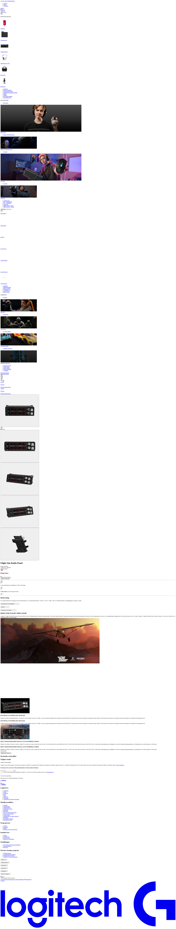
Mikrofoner (5, 811)
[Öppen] (3, 380)
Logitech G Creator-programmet (10, 857)
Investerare (5, 793)
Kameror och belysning (8, 813)
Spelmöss (5, 805)
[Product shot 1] (20, 410)
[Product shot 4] (20, 511)
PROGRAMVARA (5, 373)
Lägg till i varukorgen (5, 578)
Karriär (4, 792)
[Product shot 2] (20, 446)
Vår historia (5, 790)
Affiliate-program (7, 853)
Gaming (2, 382)
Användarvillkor (4, 879)
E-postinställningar (7, 846)
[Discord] (5, 780)
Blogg (4, 794)
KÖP (2, 12)
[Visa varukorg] (1, 380)
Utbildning (5, 6)
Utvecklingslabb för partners (9, 854)
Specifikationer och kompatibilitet (7, 603)
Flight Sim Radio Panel (6, 387)
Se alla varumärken (120, 765)
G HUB (5, 825)
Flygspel (2, 384)
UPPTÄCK (3, 209)
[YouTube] (4, 780)
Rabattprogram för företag (9, 855)
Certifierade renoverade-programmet (11, 799)
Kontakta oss (6, 836)
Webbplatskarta (27, 879)
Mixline (5, 828)
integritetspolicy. (50, 772)
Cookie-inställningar (19, 879)
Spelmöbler (5, 817)
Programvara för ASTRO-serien (10, 829)
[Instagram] (1, 780)
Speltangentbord (6, 807)
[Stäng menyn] (2, 14)
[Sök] (2, 376)
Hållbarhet (5, 796)
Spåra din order (6, 837)
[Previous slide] (2, 751)
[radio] (1, 576)
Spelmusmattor (6, 806)
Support (2, 8)
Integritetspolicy (11, 879)
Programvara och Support (6, 610)
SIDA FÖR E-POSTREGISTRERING (11, 845)
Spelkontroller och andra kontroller (10, 816)
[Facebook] (2, 780)
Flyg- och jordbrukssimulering (9, 812)
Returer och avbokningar (8, 839)
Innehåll (2, 607)
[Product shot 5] (20, 544)
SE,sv (3, 9)
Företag (5, 4)
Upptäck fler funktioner (5, 753)
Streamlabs (5, 827)
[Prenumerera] (15, 770)
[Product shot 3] (20, 479)
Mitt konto (5, 847)
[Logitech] (3, 11)
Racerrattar (5, 810)
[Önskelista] (2, 377)
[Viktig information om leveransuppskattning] (2, 588)
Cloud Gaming (6, 815)
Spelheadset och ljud (7, 808)
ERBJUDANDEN (5, 374)
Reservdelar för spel (7, 820)
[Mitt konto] (2, 379)
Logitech (5, 3)
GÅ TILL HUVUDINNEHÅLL (8, 1)
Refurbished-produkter (8, 818)
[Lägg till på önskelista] (2, 427)
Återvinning (6, 798)
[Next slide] (5, 751)
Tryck (4, 795)
